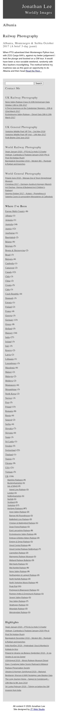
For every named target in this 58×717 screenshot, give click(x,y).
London (10, 493)
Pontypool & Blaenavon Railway (22, 590)
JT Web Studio (37, 709)
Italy (7, 345)
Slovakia (9, 428)
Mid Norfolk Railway (17, 568)
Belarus (8, 241)
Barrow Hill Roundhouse (19, 516)
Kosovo (8, 350)
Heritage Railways (15, 508)
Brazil (8, 254)
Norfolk (10, 499)
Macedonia (10, 367)
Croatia (8, 285)
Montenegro (10, 384)
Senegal (8, 419)
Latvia (8, 354)
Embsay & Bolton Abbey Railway (23, 538)
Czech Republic (12, 293)
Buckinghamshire (14, 483)
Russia (8, 415)
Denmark (9, 298)
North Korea (10, 393)
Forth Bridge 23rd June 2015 (17, 138)
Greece (8, 324)
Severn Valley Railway (18, 597)
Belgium (9, 245)
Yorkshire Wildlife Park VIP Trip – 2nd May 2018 (25, 131)
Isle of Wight (12, 486)
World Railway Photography (23, 147)
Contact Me (12, 88)
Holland (8, 328)
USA (7, 467)
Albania (8, 215)
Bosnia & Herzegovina (15, 250)
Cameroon (9, 267)
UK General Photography (21, 127)
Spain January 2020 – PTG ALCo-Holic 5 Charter (25, 152)
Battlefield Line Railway (19, 519)
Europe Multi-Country (15, 211)
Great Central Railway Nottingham (23, 549)
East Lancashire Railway (19, 530)
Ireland (8, 341)
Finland (8, 306)
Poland (8, 406)
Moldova (9, 380)
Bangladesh (10, 237)
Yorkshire (11, 505)
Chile (7, 276)
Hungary (9, 332)
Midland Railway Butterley (20, 560)
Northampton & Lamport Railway (23, 575)
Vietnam (9, 471)
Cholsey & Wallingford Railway (22, 523)
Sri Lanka (9, 441)
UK (6, 476)
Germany (9, 319)
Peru (7, 402)
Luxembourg (11, 363)
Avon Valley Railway (17, 512)
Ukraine (8, 463)
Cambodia (9, 263)
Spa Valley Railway (17, 601)
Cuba (7, 289)
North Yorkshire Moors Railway (22, 583)
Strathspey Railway (17, 605)
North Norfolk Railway (18, 579)
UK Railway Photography (21, 97)
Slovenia (9, 432)
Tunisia (8, 458)
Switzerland (10, 450)
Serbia (8, 424)
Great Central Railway (18, 545)
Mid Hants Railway (17, 564)
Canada (8, 272)
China (7, 280)
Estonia (8, 302)
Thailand (9, 454)
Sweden (8, 445)
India (7, 337)
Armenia (9, 219)
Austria (8, 228)
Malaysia (9, 376)
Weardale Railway (17, 609)
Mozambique (11, 389)
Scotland (11, 502)
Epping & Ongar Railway (19, 542)
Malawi (8, 371)
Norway (8, 398)
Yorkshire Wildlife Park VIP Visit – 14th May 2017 (25, 135)
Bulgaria (9, 259)
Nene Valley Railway (18, 571)
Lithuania (9, 358)
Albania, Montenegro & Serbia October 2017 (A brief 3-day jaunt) (28, 44)
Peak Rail (13, 586)
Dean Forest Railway (18, 527)
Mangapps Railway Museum (21, 557)
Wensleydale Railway (18, 612)
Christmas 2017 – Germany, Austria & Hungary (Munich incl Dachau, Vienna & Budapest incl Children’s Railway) (28, 187)
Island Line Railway (17, 489)
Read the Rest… (34, 71)
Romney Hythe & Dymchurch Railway (25, 594)
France (8, 311)
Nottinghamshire (14, 496)
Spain (7, 437)
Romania (9, 411)
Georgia (8, 315)
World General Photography (23, 173)
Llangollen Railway (17, 553)
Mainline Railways (15, 480)
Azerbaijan (10, 232)
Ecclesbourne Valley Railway (21, 534)
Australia (9, 224)
